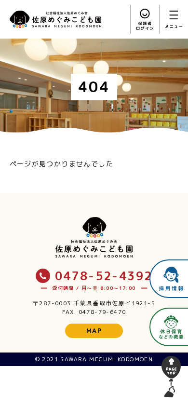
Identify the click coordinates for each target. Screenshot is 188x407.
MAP (94, 330)
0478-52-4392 (104, 276)
